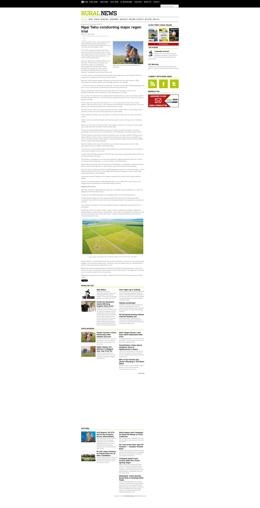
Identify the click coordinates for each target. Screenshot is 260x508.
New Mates (101, 290)
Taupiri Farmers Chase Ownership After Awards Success (106, 335)
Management (114, 19)
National (84, 19)
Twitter (174, 83)
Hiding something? (127, 303)
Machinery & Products (136, 19)
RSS (152, 83)
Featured (85, 428)
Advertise (147, 2)
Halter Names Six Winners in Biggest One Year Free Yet (105, 349)
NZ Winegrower (126, 2)
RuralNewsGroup (129, 496)
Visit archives (163, 44)
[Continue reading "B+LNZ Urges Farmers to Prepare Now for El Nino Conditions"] (88, 455)
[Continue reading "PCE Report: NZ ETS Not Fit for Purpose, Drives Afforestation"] (88, 436)
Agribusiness (104, 19)
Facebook (163, 83)
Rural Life (156, 19)
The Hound (153, 47)
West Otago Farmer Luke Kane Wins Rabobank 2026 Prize (130, 335)
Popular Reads (87, 328)
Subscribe (138, 2)
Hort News (114, 2)
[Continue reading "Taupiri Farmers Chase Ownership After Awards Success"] (88, 337)
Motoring (148, 19)
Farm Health (124, 19)
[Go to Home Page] (99, 15)
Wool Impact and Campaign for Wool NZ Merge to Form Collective (131, 434)
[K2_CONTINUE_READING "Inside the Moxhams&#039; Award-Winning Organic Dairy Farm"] (88, 311)
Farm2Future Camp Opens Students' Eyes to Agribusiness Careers (130, 347)
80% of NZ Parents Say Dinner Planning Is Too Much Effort (131, 362)
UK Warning (153, 64)
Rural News (93, 2)
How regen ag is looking (129, 290)
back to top (141, 373)
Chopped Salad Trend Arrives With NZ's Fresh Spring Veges (129, 461)
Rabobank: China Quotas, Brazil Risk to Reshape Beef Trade (131, 478)
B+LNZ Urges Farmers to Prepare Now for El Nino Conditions (106, 453)
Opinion (96, 19)
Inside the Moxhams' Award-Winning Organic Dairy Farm (105, 304)
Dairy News (104, 2)
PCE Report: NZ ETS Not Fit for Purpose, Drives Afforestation (105, 434)
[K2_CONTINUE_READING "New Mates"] (88, 299)
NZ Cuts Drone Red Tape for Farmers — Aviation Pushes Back (131, 447)
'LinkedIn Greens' (161, 51)
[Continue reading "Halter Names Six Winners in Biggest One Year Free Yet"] (88, 351)
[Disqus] (112, 400)
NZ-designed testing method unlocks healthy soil (131, 316)
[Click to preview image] (128, 63)
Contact (156, 2)
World (91, 19)
